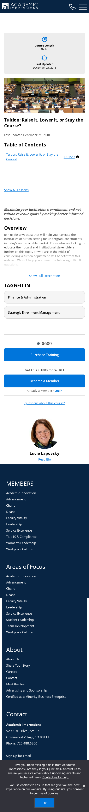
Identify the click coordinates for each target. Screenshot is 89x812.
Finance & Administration (27, 297)
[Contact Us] (72, 7)
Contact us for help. (55, 777)
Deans (10, 512)
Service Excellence (19, 530)
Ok (44, 803)
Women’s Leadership (21, 543)
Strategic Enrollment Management (34, 312)
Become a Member (57, 381)
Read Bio (44, 459)
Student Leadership (20, 620)
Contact (11, 678)
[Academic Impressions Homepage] (20, 6)
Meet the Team (16, 684)
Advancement (16, 499)
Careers (11, 672)
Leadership (14, 524)
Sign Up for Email (18, 756)
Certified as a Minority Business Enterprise (36, 696)
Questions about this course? (44, 403)
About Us (12, 659)
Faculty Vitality (16, 518)
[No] (84, 786)
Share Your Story (18, 665)
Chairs (10, 505)
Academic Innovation (21, 493)
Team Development (20, 626)
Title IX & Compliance (21, 536)
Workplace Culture (19, 549)
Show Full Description (44, 276)
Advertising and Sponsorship (26, 690)
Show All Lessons (16, 190)
